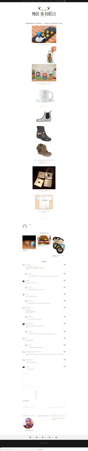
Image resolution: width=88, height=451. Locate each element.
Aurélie (30, 224)
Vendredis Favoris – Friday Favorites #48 (58, 256)
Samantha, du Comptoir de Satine (33, 351)
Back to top (40, 449)
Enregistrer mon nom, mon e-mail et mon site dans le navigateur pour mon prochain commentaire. (36, 394)
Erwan (27, 366)
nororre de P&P (29, 359)
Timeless (46, 162)
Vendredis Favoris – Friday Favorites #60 (43, 245)
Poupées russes (44, 84)
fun (40, 211)
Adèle (27, 293)
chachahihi (28, 307)
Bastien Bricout (54, 418)
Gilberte (28, 280)
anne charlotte (29, 323)
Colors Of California (47, 161)
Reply (64, 264)
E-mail (23, 385)
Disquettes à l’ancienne (44, 191)
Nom (23, 383)
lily (27, 338)
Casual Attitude (46, 163)
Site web (23, 387)
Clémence (28, 264)
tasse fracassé (44, 106)
